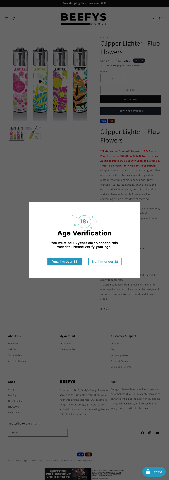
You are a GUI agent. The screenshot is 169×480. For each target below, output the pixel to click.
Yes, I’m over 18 (64, 261)
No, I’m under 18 (105, 261)
